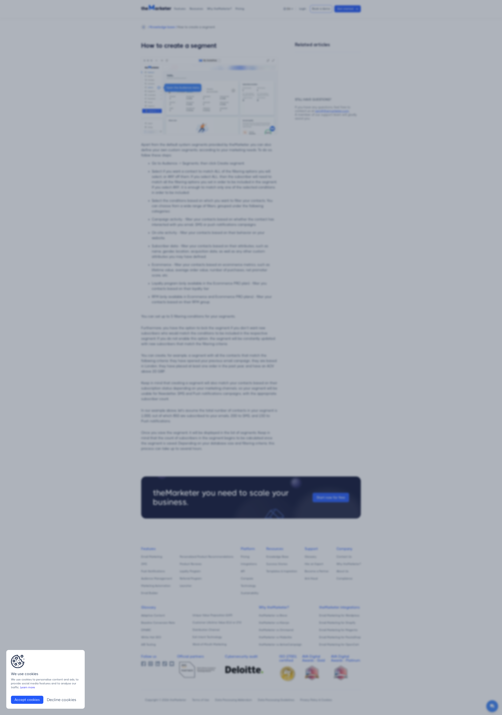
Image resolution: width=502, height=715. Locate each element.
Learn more (27, 687)
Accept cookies (27, 700)
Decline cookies (61, 700)
